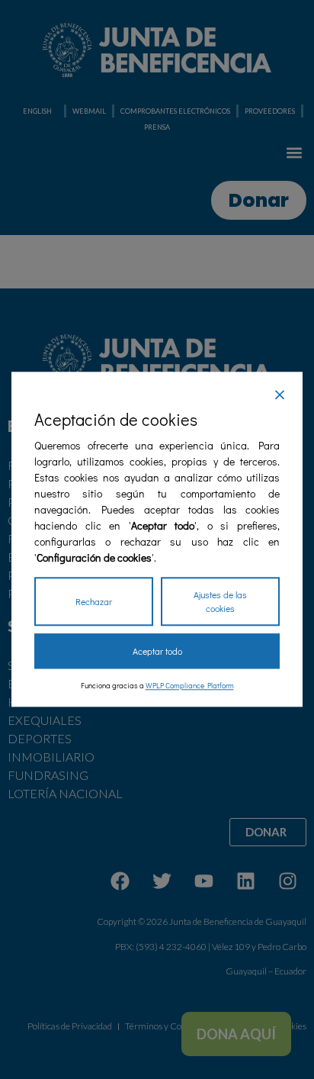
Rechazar (93, 602)
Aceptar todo (157, 652)
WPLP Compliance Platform (190, 686)
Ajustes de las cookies (220, 602)
